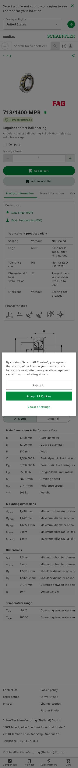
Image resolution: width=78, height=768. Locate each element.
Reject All (39, 385)
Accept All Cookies (39, 396)
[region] (39, 384)
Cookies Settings (39, 406)
